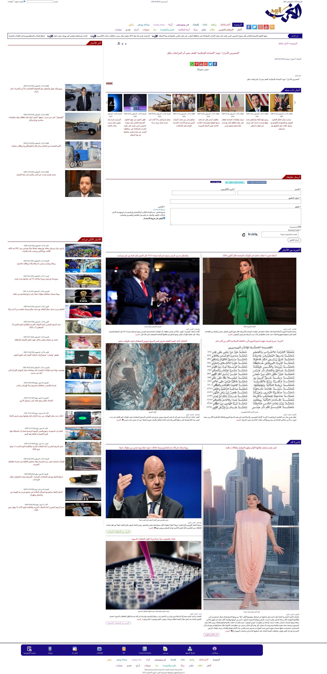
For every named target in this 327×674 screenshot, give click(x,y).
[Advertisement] (125, 11)
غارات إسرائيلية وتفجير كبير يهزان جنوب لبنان (118, 36)
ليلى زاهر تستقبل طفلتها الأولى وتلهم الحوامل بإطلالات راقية (251, 448)
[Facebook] (257, 183)
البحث (56, 2)
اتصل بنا (75, 653)
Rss (124, 653)
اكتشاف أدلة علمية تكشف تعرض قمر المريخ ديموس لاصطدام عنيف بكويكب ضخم (152, 341)
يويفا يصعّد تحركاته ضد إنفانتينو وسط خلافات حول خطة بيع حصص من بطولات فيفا (153, 448)
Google (10, 2)
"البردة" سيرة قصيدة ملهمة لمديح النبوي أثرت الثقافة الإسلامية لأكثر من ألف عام (249, 341)
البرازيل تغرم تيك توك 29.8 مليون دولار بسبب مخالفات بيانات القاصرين (170, 36)
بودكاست (215, 653)
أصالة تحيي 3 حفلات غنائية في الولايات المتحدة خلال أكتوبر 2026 (249, 255)
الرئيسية (293, 43)
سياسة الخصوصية (30, 653)
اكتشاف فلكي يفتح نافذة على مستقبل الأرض (36, 401)
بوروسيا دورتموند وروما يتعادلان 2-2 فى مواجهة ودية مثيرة (36, 279)
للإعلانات (100, 653)
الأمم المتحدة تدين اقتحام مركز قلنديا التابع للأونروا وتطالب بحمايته (36, 146)
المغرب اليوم (19, 2)
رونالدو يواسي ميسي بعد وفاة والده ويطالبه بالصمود (36, 264)
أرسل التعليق (294, 240)
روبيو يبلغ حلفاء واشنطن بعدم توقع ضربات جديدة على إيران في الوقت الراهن (247, 123)
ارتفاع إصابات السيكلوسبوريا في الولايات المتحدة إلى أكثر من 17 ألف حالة (64, 36)
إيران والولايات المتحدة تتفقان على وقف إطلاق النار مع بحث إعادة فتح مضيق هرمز (223, 123)
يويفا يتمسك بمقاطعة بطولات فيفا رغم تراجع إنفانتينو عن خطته (36, 294)
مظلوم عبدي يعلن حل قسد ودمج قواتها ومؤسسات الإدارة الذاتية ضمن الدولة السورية (199, 123)
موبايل (50, 653)
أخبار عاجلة (283, 43)
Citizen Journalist (145, 653)
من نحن (165, 653)
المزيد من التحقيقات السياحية (118, 532)
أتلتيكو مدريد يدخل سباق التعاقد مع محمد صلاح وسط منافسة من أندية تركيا (36, 309)
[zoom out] (125, 43)
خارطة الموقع (190, 653)
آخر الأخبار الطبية (211, 635)
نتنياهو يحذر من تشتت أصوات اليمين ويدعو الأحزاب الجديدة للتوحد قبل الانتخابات (174, 123)
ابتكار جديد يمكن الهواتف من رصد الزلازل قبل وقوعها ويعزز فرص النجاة (36, 416)
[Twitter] (235, 183)
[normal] (122, 43)
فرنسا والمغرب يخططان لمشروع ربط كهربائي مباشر (36, 385)
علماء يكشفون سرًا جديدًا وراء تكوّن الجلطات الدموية (154, 539)
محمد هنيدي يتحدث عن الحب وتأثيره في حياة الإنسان (36, 175)
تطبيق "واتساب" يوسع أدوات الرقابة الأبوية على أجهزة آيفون (36, 355)
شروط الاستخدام (159, 209)
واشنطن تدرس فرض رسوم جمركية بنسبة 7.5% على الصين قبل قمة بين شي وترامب (152, 255)
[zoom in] (119, 43)
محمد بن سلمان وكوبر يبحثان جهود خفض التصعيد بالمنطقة (36, 340)
